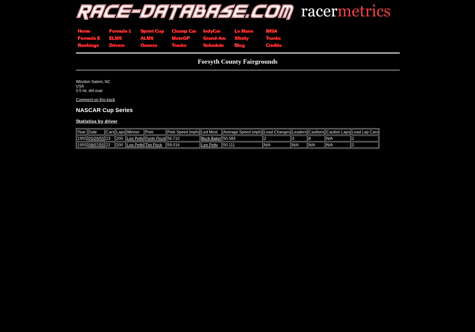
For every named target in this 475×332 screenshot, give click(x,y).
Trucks (273, 38)
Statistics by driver (96, 121)
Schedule (213, 45)
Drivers (117, 45)
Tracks (179, 45)
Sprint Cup (152, 31)
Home (84, 31)
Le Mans (244, 31)
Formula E (89, 38)
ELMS (115, 38)
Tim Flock (153, 145)
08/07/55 (96, 145)
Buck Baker (211, 138)
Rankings (88, 45)
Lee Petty (135, 138)
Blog (240, 45)
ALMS (147, 38)
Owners (149, 45)
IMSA (271, 31)
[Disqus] (237, 243)
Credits (274, 45)
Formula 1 (120, 31)
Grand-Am (214, 38)
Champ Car (184, 31)
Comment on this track (95, 100)
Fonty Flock (155, 138)
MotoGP (181, 38)
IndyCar (211, 31)
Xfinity (242, 38)
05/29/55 (96, 138)
